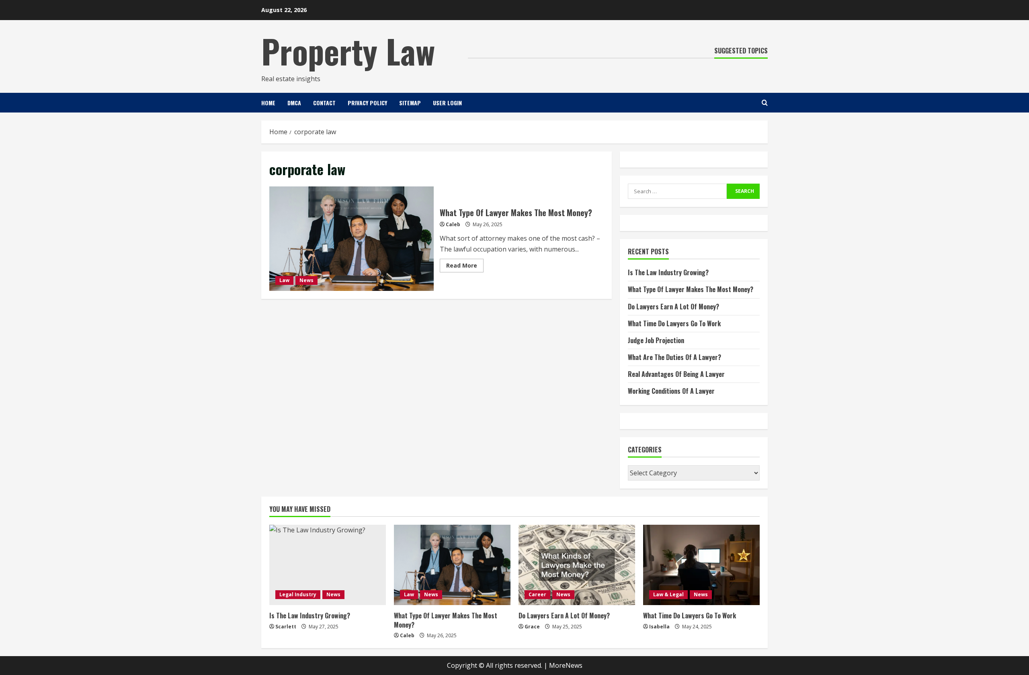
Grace (532, 626)
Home (268, 102)
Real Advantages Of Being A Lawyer (676, 374)
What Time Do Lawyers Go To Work (674, 323)
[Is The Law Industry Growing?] (327, 565)
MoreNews (565, 665)
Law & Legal (668, 594)
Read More (465, 266)
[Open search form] (765, 102)
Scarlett (285, 626)
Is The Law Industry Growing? (668, 272)
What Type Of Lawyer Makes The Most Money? (351, 238)
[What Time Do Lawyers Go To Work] (701, 565)
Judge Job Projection (656, 340)
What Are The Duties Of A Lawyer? (674, 357)
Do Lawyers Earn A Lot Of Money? (673, 306)
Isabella (659, 626)
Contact (324, 102)
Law (284, 280)
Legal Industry (297, 594)
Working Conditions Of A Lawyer (671, 391)
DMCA (294, 102)
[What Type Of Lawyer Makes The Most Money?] (452, 565)
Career (537, 594)
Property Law (348, 51)
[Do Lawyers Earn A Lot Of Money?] (577, 565)
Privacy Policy (367, 102)
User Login (447, 102)
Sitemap (410, 102)
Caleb (453, 224)
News (306, 280)
